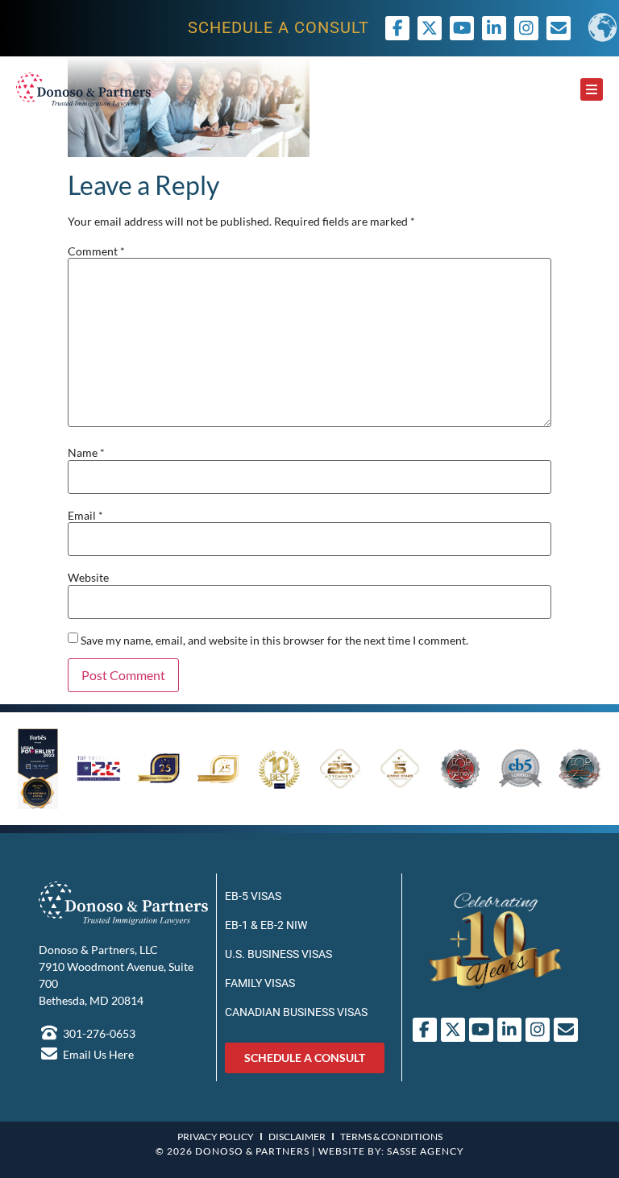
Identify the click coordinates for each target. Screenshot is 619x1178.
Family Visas (260, 983)
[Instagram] (526, 28)
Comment (96, 251)
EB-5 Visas (253, 896)
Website (88, 577)
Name (86, 452)
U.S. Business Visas (278, 954)
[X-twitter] (430, 28)
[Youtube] (462, 28)
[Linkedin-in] (494, 28)
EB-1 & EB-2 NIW (266, 925)
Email (85, 515)
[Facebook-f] (397, 28)
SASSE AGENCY (425, 1151)
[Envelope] (566, 1030)
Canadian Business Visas (296, 1012)
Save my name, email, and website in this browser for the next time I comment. (274, 640)
